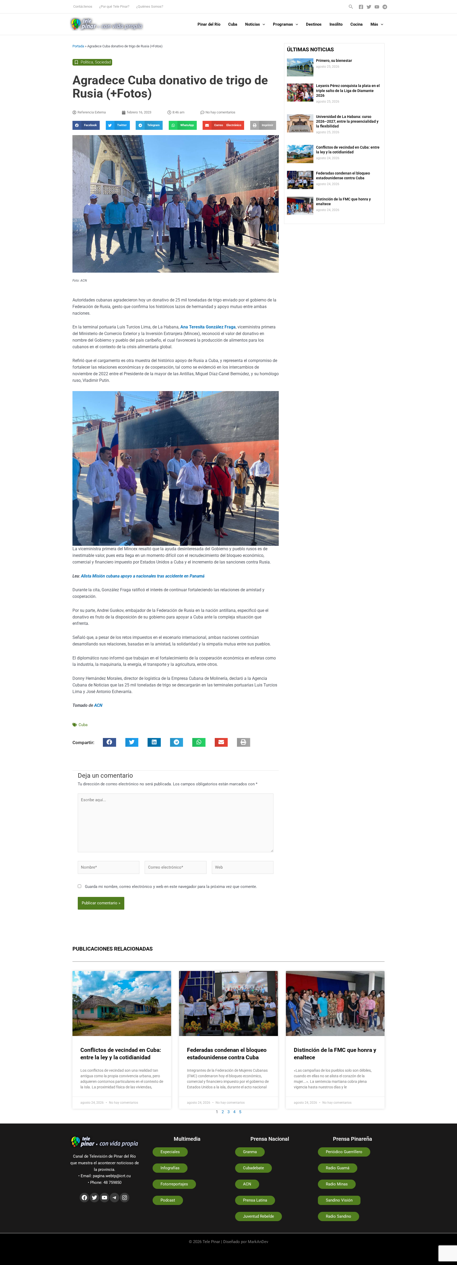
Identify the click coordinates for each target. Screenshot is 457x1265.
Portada (78, 46)
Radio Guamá (337, 1168)
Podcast (168, 1200)
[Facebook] (361, 6)
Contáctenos (82, 6)
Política (87, 62)
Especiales (170, 1151)
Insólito (336, 24)
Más (374, 24)
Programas (283, 24)
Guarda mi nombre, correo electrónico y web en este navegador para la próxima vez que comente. (171, 886)
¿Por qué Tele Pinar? (114, 6)
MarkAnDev (258, 1241)
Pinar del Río (209, 24)
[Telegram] (384, 6)
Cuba (232, 24)
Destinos (314, 24)
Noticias (252, 24)
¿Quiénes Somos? (149, 6)
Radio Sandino (338, 1216)
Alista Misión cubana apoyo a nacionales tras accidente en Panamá (142, 576)
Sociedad (103, 62)
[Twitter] (369, 6)
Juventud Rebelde (258, 1216)
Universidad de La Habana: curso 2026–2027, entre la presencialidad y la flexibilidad (347, 121)
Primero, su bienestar (334, 60)
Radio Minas (337, 1184)
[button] (351, 6)
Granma (250, 1151)
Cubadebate (253, 1168)
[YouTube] (376, 6)
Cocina (356, 24)
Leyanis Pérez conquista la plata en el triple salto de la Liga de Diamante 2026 (348, 90)
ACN (98, 705)
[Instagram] (124, 1197)
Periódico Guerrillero (344, 1151)
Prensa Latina (255, 1200)
